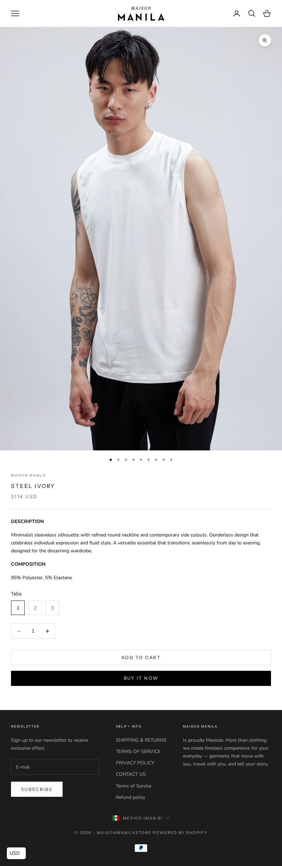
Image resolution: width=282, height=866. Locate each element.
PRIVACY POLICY (135, 763)
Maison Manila (28, 475)
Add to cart (141, 657)
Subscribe (37, 789)
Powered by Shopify (180, 832)
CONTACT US (131, 774)
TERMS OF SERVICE (138, 751)
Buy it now (141, 678)
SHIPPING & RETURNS (141, 740)
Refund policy (130, 797)
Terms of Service (133, 786)
